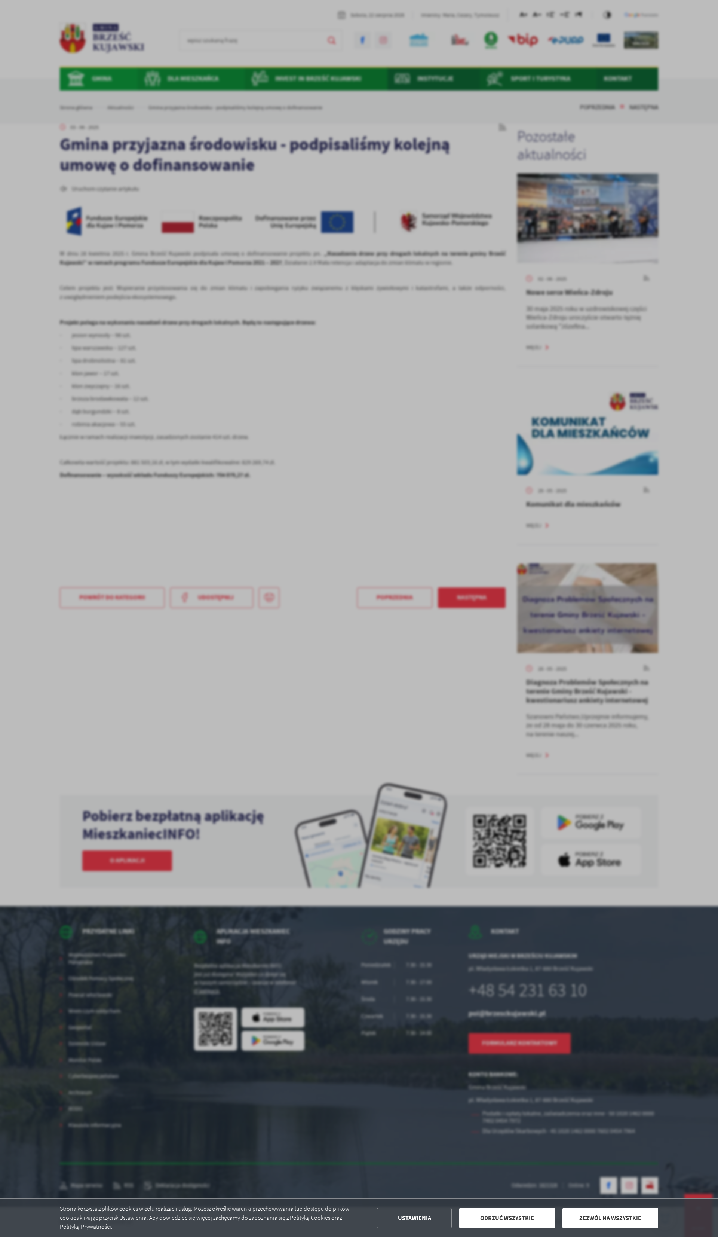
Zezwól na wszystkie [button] (610, 1218)
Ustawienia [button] (414, 1218)
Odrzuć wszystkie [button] (507, 1218)
